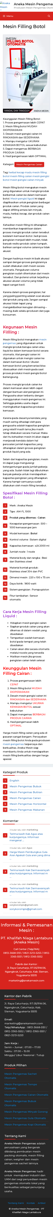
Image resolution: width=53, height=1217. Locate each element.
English (14, 780)
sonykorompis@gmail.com (26, 909)
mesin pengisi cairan (22, 180)
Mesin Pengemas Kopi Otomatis (25, 1124)
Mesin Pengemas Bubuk (25, 786)
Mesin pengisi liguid (22, 198)
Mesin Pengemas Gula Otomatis (25, 1118)
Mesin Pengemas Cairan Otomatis (26, 1094)
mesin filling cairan (21, 176)
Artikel (41, 1203)
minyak (39, 180)
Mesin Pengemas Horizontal (28, 803)
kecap (20, 172)
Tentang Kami (16, 1203)
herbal (12, 172)
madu (28, 172)
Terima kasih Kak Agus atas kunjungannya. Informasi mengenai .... (26, 837)
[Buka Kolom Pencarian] (49, 16)
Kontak (31, 1203)
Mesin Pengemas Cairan (29, 164)
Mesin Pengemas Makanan (27, 809)
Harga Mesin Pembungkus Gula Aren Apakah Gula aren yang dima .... (30, 855)
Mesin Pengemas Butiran (26, 792)
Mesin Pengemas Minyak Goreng (26, 1111)
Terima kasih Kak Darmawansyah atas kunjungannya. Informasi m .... (30, 873)
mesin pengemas (13, 744)
